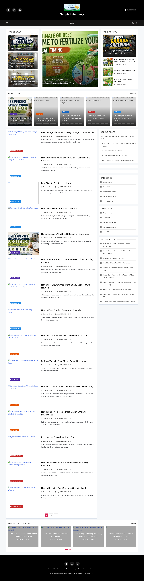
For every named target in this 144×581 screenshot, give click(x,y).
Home (72, 23)
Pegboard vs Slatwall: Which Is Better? (59, 437)
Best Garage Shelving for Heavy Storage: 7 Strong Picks (67, 132)
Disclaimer (60, 569)
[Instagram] (14, 10)
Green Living (14, 354)
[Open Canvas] (7, 23)
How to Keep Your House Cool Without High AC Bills (65, 335)
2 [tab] (70, 549)
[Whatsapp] (78, 564)
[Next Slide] (36, 32)
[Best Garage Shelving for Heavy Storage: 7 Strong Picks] (119, 46)
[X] (20, 10)
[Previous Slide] (32, 32)
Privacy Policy (76, 569)
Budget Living (14, 252)
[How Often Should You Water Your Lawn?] (108, 81)
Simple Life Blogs (72, 14)
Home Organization (16, 150)
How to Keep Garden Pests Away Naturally (61, 310)
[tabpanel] (23, 536)
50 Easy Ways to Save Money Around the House (64, 361)
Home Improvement (109, 191)
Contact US (51, 569)
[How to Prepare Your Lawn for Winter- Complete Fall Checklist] (108, 62)
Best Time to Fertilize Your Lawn (124, 70)
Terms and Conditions (89, 569)
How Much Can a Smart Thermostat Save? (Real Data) (67, 386)
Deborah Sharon (121, 64)
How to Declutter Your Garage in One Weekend (63, 488)
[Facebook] (8, 10)
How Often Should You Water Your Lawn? (60, 208)
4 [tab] (75, 549)
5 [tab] (78, 549)
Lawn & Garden (50, 76)
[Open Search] (137, 23)
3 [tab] (72, 549)
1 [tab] (66, 549)
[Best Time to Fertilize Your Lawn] (108, 72)
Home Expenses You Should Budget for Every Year (65, 234)
